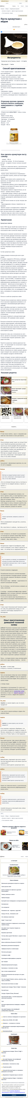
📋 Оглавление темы (22, 15)
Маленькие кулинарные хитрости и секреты (13, 883)
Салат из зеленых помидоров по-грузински (14, 1016)
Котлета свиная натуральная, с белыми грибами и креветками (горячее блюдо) (14, 875)
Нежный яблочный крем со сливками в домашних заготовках (12, 1071)
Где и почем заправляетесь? (9, 971)
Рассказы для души (6, 952)
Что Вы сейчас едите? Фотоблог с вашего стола (14, 936)
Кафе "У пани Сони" (7, 920)
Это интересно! (5, 907)
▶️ (14, 29)
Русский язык (5, 990)
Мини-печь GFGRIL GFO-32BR (10, 1020)
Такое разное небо (6, 886)
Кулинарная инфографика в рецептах (11, 958)
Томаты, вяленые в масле (8, 894)
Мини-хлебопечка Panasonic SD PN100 (11, 942)
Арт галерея (5, 961)
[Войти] (11, 1)
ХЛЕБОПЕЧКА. (5, 1)
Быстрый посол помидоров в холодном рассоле (14, 901)
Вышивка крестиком (7, 932)
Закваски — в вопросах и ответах (11, 1023)
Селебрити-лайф (6, 955)
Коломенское (5, 904)
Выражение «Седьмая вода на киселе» (13, 1075)
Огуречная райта (7, 1067)
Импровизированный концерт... (10, 964)
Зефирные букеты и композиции (10, 948)
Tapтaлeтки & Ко (6, 939)
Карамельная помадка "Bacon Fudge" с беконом (14, 987)
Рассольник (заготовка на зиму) (10, 983)
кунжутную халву (19, 691)
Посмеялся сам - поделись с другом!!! (11, 910)
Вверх (2, 813)
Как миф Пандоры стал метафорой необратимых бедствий (11, 1060)
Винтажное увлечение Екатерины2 (10, 945)
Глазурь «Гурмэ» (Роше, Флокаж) (10, 993)
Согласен (14, 1095)
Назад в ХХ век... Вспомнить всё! (10, 913)
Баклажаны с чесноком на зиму (10, 968)
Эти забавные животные (8, 917)
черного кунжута (19, 693)
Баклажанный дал (7, 1031)
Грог (3, 1001)
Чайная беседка (6, 897)
